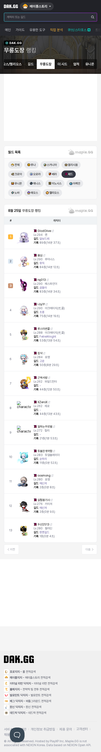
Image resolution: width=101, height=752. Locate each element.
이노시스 (57, 183)
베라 (54, 174)
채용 (7, 734)
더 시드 (62, 64)
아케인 (76, 183)
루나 (33, 165)
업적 (76, 64)
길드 (31, 64)
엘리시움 (73, 165)
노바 (16, 192)
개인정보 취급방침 (43, 729)
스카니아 (52, 165)
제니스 (36, 183)
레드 (70, 174)
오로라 (36, 174)
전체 (16, 165)
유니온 (89, 64)
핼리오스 (54, 192)
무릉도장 (45, 64)
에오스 (34, 192)
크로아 (18, 174)
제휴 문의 (65, 729)
